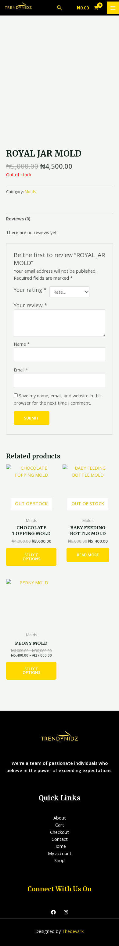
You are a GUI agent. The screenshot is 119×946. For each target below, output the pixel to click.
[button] (59, 8)
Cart (59, 825)
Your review (30, 305)
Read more (88, 555)
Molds (30, 191)
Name (22, 344)
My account (59, 853)
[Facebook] (53, 912)
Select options (31, 556)
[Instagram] (65, 912)
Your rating (30, 289)
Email (21, 370)
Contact (60, 839)
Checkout (59, 832)
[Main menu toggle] (113, 8)
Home (59, 846)
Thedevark (73, 931)
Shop (59, 860)
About (59, 818)
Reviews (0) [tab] (18, 219)
